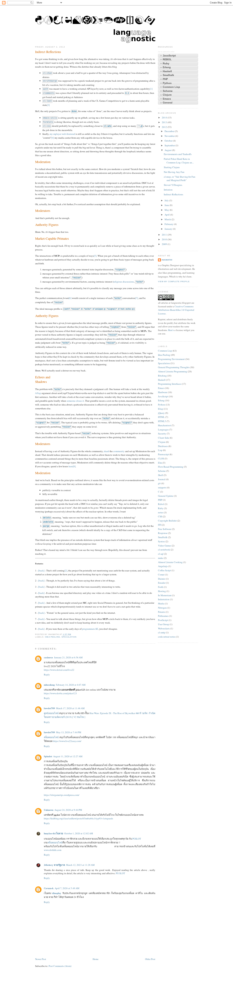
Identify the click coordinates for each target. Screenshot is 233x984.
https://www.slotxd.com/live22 (59, 669)
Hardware (162, 392)
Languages (163, 429)
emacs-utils (50, 118)
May (167, 209)
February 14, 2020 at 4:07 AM (71, 684)
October (169, 140)
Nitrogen (162, 607)
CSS (160, 516)
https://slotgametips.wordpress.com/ (61, 795)
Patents (161, 611)
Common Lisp (165, 350)
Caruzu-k (49, 888)
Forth (160, 587)
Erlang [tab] (167, 67)
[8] (74, 466)
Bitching (162, 375)
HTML (161, 417)
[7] (136, 298)
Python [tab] (167, 83)
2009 (164, 244)
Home (95, 959)
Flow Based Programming (170, 466)
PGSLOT (136, 838)
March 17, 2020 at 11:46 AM (70, 708)
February (169, 224)
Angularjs (163, 566)
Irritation (168, 189)
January (169, 228)
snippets (162, 487)
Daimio (161, 578)
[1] (151, 88)
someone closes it (75, 400)
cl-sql (160, 553)
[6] (70, 298)
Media (161, 603)
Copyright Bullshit (167, 520)
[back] (41, 570)
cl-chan (47, 73)
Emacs (161, 388)
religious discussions (123, 281)
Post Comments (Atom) (60, 966)
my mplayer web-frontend (62, 134)
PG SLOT (120, 873)
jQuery (161, 413)
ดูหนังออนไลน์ (51, 713)
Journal (161, 479)
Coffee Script (164, 570)
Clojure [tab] (167, 94)
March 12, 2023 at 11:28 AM (80, 865)
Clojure (161, 442)
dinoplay (56, 893)
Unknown (48, 809)
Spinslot (48, 756)
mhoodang (49, 684)
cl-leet (47, 101)
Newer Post (40, 959)
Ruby (160, 508)
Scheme (162, 471)
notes (160, 512)
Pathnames (163, 616)
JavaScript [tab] (169, 55)
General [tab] (167, 102)
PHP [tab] (165, 79)
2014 (164, 117)
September (170, 145)
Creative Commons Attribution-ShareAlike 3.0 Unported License (176, 310)
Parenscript (163, 454)
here (71, 466)
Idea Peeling (52, 637)
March (168, 219)
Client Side (163, 437)
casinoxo (48, 657)
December (170, 131)
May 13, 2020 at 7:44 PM (68, 732)
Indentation (163, 599)
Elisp (160, 408)
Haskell (161, 379)
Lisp (160, 450)
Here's (171, 330)
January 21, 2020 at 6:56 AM (68, 657)
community (119, 451)
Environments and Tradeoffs (177, 154)
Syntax (161, 541)
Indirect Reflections (48, 52)
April (167, 214)
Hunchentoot (164, 425)
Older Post (150, 959)
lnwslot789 (49, 708)
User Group (163, 624)
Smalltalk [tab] (168, 75)
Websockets (164, 628)
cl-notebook (164, 549)
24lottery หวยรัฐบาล (54, 865)
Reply (47, 674)
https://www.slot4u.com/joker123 (60, 693)
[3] (48, 105)
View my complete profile (174, 282)
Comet (161, 574)
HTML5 (162, 421)
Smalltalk (162, 537)
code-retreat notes (166, 636)
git (159, 483)
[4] (52, 137)
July (167, 200)
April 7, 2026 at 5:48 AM (67, 888)
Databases (163, 446)
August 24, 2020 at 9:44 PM (68, 809)
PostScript (163, 620)
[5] (95, 255)
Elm (160, 462)
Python (161, 404)
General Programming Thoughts (173, 367)
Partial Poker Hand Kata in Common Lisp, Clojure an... (179, 160)
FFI (159, 524)
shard (106, 451)
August (168, 150)
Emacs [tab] (167, 98)
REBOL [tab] (167, 59)
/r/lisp (38, 393)
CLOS (161, 458)
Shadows (41, 381)
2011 (164, 234)
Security (162, 433)
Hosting (162, 591)
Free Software (164, 529)
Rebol (161, 504)
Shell (160, 475)
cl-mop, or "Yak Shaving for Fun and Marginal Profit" (179, 178)
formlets (48, 122)
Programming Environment (171, 359)
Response (162, 533)
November (170, 136)
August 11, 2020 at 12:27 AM (67, 756)
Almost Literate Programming (172, 371)
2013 (164, 122)
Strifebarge (50, 81)
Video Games (164, 545)
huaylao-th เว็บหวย (53, 833)
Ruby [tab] (166, 63)
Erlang (161, 400)
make (160, 558)
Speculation (69, 637)
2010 (164, 239)
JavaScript (163, 396)
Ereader (161, 582)
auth (45, 89)
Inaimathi (167, 260)
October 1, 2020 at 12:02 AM (78, 833)
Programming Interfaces (169, 383)
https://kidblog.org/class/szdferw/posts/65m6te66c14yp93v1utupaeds (78, 818)
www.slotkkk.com (52, 850)
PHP (160, 499)
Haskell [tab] (167, 71)
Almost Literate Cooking (170, 562)
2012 (164, 127)
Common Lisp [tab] (171, 86)
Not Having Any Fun (174, 172)
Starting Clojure (172, 167)
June (167, 205)
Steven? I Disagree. (173, 185)
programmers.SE (90, 628)
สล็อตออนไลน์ (51, 737)
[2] (65, 570)
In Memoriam (164, 595)
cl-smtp (161, 632)
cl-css (47, 126)
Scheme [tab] (168, 90)
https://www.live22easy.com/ (67, 741)
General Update (165, 495)
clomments (48, 93)
